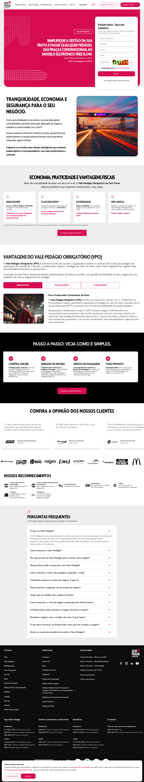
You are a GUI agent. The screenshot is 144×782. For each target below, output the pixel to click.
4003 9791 (8, 732)
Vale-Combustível (10, 683)
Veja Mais (83, 4)
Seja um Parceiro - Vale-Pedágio (92, 666)
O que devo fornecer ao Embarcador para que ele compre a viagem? (64, 624)
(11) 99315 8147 (10, 742)
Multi (6, 679)
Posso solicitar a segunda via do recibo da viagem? (55, 587)
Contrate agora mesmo (70, 391)
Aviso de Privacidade (82, 767)
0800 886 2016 (112, 732)
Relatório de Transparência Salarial (55, 697)
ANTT (93, 4)
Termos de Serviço (87, 679)
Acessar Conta (107, 4)
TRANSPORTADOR (61, 285)
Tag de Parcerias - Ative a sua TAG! (93, 657)
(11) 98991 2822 (10, 730)
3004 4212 (42, 742)
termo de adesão (123, 68)
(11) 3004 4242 (78, 730)
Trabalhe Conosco (49, 670)
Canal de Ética (47, 702)
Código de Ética (48, 706)
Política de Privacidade (50, 679)
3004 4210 (77, 745)
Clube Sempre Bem (11, 709)
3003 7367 (8, 745)
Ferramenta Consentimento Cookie (19, 770)
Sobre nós (46, 661)
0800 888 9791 (9, 735)
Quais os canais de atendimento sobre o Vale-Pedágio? (57, 632)
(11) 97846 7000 (78, 742)
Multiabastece (46, 4)
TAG (5, 657)
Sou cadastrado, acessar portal (116, 80)
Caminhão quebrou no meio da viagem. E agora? (54, 580)
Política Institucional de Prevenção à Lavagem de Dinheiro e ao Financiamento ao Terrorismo (57, 690)
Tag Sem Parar (20, 4)
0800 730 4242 (78, 732)
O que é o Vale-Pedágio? (42, 530)
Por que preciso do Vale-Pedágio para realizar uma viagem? (60, 557)
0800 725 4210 (78, 747)
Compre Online (128, 4)
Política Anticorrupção (50, 683)
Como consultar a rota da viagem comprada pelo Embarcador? (62, 602)
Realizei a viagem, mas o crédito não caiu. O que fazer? (58, 617)
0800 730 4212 (43, 745)
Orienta (7, 705)
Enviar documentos (87, 675)
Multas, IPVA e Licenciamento (15, 687)
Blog (44, 666)
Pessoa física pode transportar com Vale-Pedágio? (55, 565)
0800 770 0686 (112, 730)
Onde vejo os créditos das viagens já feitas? (52, 594)
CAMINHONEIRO (100, 285)
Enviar (116, 74)
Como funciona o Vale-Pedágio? (46, 550)
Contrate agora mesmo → (72, 233)
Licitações (46, 674)
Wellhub (7, 692)
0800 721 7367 (9, 747)
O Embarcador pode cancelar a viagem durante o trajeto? (59, 609)
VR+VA (72, 4)
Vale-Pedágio (33, 4)
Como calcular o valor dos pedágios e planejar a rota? (57, 572)
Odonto (7, 701)
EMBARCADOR (23, 285)
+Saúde (7, 697)
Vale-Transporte (61, 4)
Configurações (12, 776)
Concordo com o (115, 68)
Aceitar (28, 776)
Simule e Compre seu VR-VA (91, 670)
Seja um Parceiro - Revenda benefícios (94, 661)
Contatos (45, 657)
